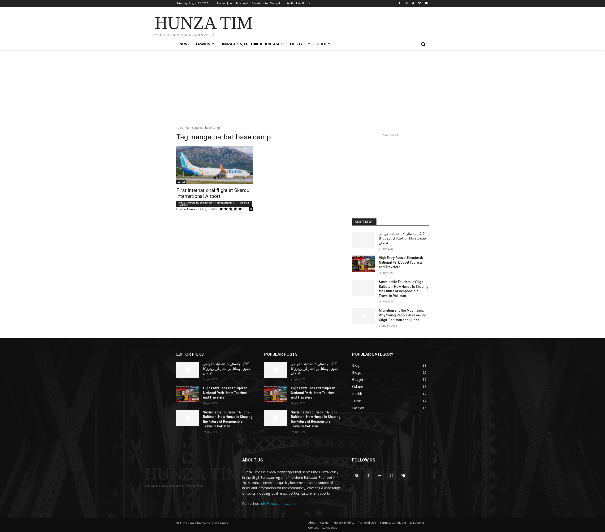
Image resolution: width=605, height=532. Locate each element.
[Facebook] (399, 3)
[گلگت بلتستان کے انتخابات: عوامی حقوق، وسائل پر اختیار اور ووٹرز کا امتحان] (363, 240)
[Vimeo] (419, 3)
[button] (423, 44)
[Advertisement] (338, 24)
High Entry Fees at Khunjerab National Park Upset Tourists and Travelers (401, 262)
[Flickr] (380, 475)
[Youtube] (426, 3)
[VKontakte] (403, 475)
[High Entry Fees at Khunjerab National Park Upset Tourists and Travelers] (363, 264)
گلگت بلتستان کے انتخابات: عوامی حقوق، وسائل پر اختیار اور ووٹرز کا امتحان (402, 238)
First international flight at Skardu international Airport (212, 193)
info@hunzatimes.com (277, 503)
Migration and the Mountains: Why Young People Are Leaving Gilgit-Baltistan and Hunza (402, 315)
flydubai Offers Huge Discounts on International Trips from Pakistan (214, 204)
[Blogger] (356, 475)
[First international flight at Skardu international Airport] (214, 165)
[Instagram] (406, 3)
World (181, 182)
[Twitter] (413, 3)
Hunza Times (185, 209)
